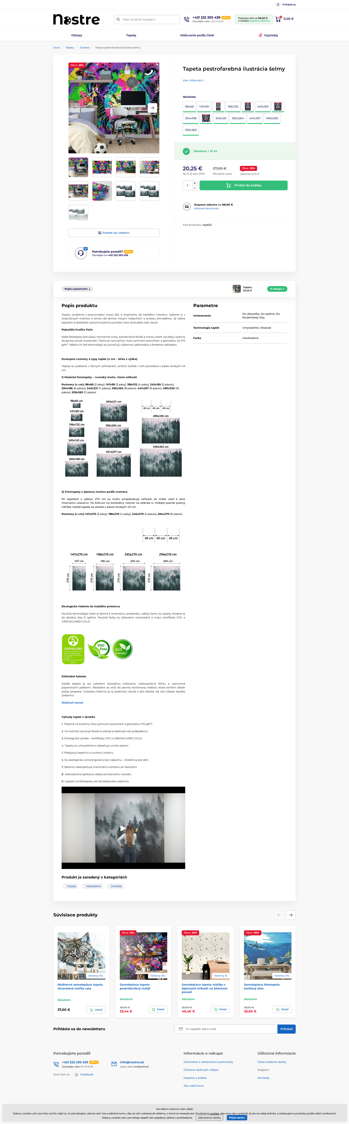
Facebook (86, 1074)
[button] (152, 108)
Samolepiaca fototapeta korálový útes (262, 986)
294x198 (191, 118)
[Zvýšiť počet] (194, 183)
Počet (187, 185)
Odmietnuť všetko (209, 1117)
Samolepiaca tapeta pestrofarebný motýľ (135, 986)
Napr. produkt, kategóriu (139, 19)
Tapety (70, 47)
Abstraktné (93, 886)
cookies (214, 1113)
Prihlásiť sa (289, 4)
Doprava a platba (195, 1077)
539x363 (191, 130)
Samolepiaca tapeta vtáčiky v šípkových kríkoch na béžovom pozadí (205, 988)
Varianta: (189, 97)
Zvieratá (84, 47)
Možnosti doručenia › (207, 208)
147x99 (204, 106)
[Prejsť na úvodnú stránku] (76, 19)
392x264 (238, 118)
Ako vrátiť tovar (194, 1085)
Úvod (56, 47)
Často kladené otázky (272, 1061)
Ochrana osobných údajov (201, 1069)
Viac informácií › (194, 80)
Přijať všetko (237, 1117)
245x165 (262, 106)
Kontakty (263, 1077)
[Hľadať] (118, 19)
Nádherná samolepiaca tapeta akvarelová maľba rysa (80, 986)
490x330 (272, 118)
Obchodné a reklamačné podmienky (208, 1061)
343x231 (220, 118)
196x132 (233, 106)
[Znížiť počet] (194, 187)
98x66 (189, 106)
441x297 (255, 118)
